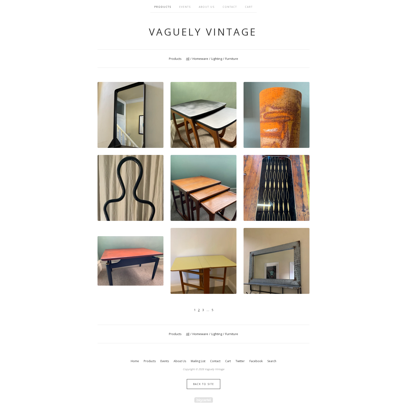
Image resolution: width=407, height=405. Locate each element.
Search (271, 361)
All (187, 59)
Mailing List (198, 361)
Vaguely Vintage (203, 31)
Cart (249, 6)
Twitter (240, 361)
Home (135, 361)
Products (162, 6)
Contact (230, 6)
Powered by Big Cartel (203, 400)
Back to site (203, 384)
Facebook (256, 361)
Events (185, 6)
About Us (207, 6)
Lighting (216, 59)
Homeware (200, 59)
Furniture (231, 59)
